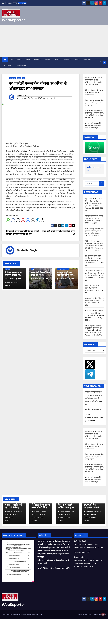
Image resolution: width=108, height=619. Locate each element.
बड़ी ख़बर (19, 78)
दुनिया (28, 60)
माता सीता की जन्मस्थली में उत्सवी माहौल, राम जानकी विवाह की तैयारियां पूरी (93, 125)
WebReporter (13, 20)
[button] (100, 62)
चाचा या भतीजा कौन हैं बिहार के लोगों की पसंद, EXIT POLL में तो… (94, 300)
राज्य (33, 269)
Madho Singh (24, 95)
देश (12, 60)
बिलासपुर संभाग (12, 78)
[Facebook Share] (13, 220)
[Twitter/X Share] (18, 220)
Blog (89, 614)
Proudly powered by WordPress (11, 614)
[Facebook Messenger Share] (28, 220)
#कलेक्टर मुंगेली (35, 98)
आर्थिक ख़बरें (87, 60)
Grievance (21, 65)
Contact (95, 614)
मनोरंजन (67, 60)
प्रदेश (19, 60)
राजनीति (47, 60)
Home (80, 614)
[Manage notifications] (103, 614)
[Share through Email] (33, 220)
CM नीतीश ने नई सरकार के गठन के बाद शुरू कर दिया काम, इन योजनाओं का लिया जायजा (94, 273)
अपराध (57, 60)
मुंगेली (23, 78)
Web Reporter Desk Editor (13, 282)
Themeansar (38, 614)
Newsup (29, 614)
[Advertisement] (54, 41)
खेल (76, 60)
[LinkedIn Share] (38, 220)
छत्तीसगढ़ (37, 60)
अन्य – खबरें (7, 65)
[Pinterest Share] (23, 220)
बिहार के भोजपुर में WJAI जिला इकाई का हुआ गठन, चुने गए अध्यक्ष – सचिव (94, 102)
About (85, 614)
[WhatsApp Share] (8, 220)
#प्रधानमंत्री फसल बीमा (48, 98)
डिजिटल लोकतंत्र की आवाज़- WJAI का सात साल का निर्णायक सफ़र (94, 92)
